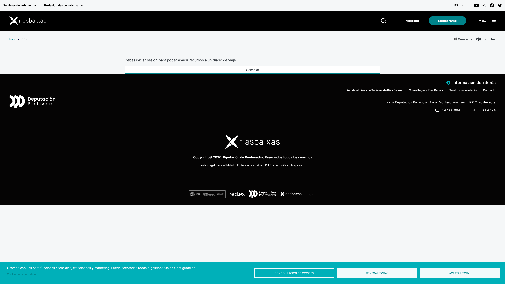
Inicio (12, 39)
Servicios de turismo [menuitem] (17, 5)
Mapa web (297, 165)
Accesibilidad (226, 165)
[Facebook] (492, 5)
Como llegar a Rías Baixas (426, 90)
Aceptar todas (460, 273)
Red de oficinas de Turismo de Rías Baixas (374, 90)
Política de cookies (276, 165)
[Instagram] (484, 5)
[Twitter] (500, 5)
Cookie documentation (21, 274)
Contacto (489, 90)
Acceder (412, 21)
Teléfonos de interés (463, 90)
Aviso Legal (208, 165)
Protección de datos (249, 165)
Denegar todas (377, 273)
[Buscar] (388, 21)
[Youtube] (476, 5)
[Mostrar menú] (494, 20)
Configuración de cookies (294, 273)
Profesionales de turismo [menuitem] (61, 5)
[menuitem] (20, 5)
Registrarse (447, 21)
